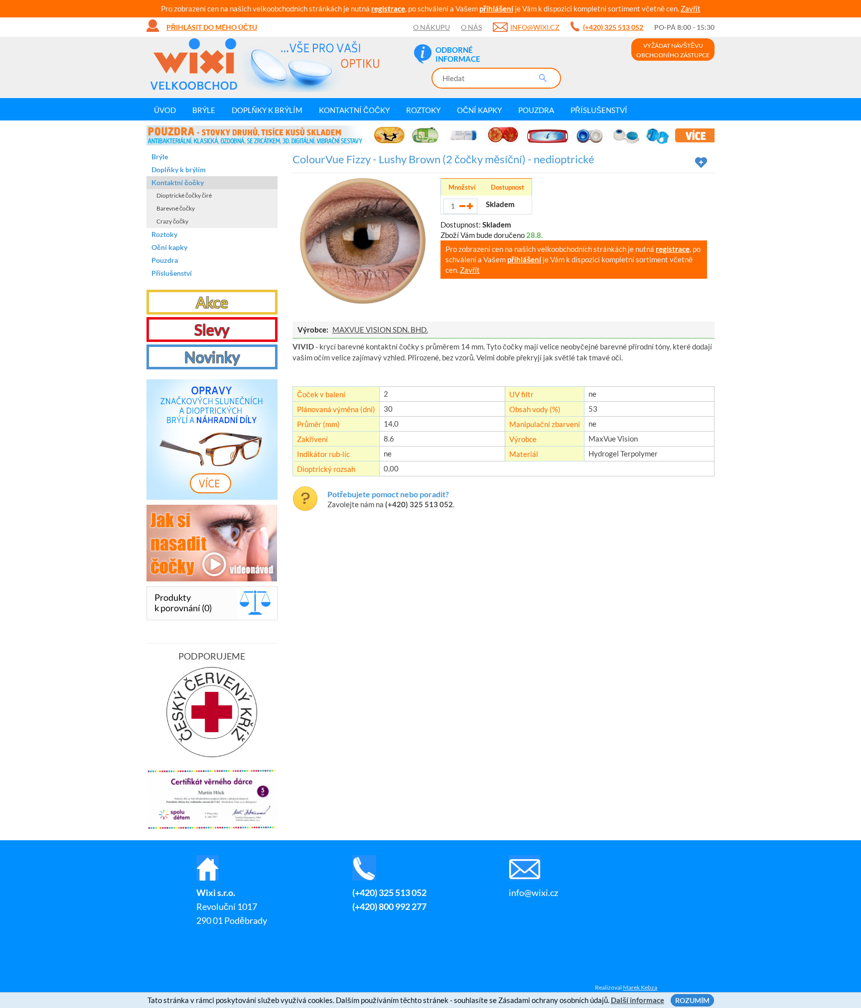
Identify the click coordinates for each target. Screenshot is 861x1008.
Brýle (203, 110)
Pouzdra (536, 110)
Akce (212, 302)
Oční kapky (479, 110)
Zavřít (691, 8)
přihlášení (496, 8)
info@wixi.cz (535, 27)
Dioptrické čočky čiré (184, 195)
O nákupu (431, 27)
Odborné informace (457, 54)
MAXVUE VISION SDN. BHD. (380, 329)
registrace (388, 8)
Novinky (212, 357)
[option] (430, 135)
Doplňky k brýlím (267, 110)
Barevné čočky (175, 208)
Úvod (165, 110)
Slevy (211, 329)
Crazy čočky (172, 221)
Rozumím (692, 1000)
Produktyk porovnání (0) (183, 602)
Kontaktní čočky (354, 110)
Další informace (637, 1000)
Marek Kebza (640, 987)
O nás (471, 27)
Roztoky (423, 110)
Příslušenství (599, 110)
